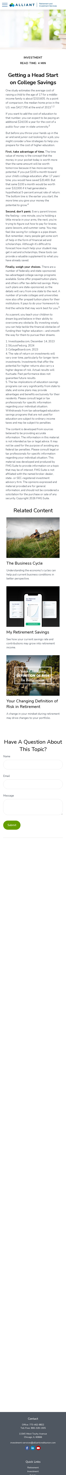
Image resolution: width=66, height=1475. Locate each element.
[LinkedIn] (33, 1448)
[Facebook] (27, 1448)
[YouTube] (38, 1448)
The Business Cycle (24, 563)
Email (6, 776)
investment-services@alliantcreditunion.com (33, 1442)
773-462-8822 (36, 1424)
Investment (33, 1471)
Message (8, 795)
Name (6, 756)
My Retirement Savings (27, 632)
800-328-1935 (38, 1428)
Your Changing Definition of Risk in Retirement (32, 703)
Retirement (33, 1467)
